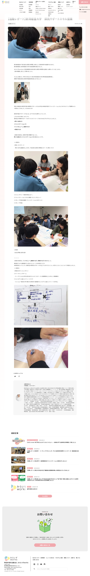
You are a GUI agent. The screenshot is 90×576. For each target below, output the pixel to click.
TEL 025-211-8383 (9, 569)
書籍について (60, 6)
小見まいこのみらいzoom (41, 8)
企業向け (49, 13)
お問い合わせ (84, 2)
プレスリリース (38, 13)
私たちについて (22, 2)
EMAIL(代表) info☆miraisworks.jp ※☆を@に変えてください (13, 568)
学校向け (50, 8)
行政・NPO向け (51, 12)
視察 (49, 15)
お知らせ (37, 12)
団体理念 (21, 4)
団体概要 (30, 4)
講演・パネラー (51, 6)
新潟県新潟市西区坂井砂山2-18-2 (12, 565)
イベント (37, 4)
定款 (29, 8)
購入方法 (59, 8)
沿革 (29, 6)
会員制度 (68, 4)
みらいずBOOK (61, 13)
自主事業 (21, 8)
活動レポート (38, 6)
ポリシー (49, 4)
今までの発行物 (60, 11)
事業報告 (30, 12)
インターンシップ (69, 6)
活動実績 (30, 10)
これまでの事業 (22, 12)
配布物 (59, 4)
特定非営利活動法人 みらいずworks (16, 563)
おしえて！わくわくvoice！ (40, 10)
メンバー (21, 10)
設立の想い (21, 6)
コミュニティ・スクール (52, 10)
